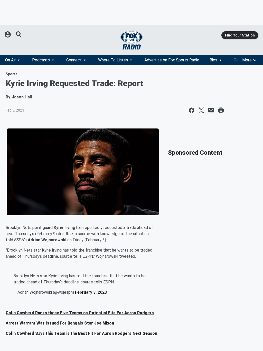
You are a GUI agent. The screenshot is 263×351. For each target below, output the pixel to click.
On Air (10, 60)
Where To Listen (113, 60)
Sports (11, 74)
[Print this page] (220, 110)
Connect (74, 60)
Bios (213, 60)
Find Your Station (240, 35)
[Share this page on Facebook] (191, 110)
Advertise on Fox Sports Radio (171, 60)
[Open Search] (19, 34)
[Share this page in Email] (211, 110)
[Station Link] (131, 40)
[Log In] (8, 34)
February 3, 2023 (91, 292)
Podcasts (41, 60)
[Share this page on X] (201, 110)
